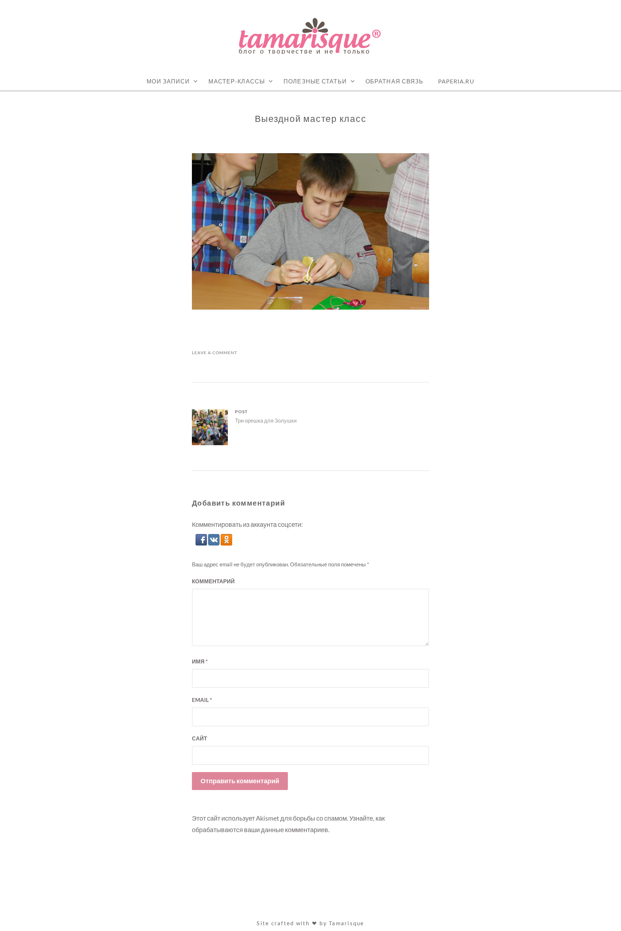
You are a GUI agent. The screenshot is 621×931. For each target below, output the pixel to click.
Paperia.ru (456, 81)
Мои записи (168, 81)
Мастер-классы (236, 81)
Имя (200, 661)
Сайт (199, 738)
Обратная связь (394, 81)
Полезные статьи (315, 81)
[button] (202, 543)
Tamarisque (346, 923)
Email (202, 700)
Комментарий (213, 581)
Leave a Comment (214, 352)
